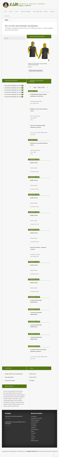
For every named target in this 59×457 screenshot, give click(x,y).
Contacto (52, 11)
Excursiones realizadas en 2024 (14, 90)
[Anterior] (30, 87)
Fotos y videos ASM (37, 11)
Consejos (31, 380)
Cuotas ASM (32, 377)
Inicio (6, 11)
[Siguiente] (47, 87)
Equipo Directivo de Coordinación (14, 374)
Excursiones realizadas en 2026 (14, 85)
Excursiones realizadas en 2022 (14, 94)
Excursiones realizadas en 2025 (14, 87)
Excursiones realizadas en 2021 (14, 96)
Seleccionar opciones (35, 70)
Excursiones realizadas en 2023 (14, 92)
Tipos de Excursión (10, 380)
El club (10, 11)
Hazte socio (32, 374)
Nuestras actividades (26, 11)
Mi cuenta (7, 16)
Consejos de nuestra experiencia (13, 416)
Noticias (46, 11)
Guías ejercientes (9, 377)
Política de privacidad (44, 451)
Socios (16, 11)
